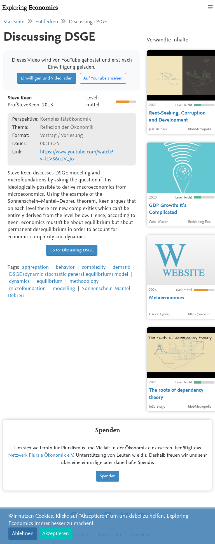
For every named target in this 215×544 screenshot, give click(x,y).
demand (121, 267)
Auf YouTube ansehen (103, 78)
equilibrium (49, 281)
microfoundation (27, 288)
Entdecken (46, 22)
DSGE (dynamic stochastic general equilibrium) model (68, 274)
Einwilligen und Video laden (47, 78)
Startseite (13, 22)
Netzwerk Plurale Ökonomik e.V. (41, 455)
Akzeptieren (55, 533)
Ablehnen (23, 533)
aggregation (35, 267)
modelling (64, 288)
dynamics (19, 281)
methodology (84, 281)
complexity (94, 267)
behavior (65, 267)
